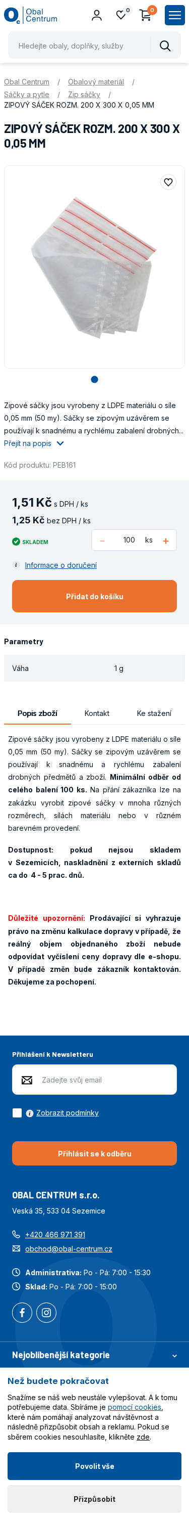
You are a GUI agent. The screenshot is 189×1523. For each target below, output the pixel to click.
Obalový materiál (96, 81)
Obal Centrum (26, 81)
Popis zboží (37, 713)
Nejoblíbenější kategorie (61, 1354)
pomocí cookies (134, 1407)
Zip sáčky (84, 94)
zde (143, 1436)
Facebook (22, 1314)
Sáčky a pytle (26, 94)
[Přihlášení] (97, 15)
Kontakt (97, 713)
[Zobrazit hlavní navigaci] (175, 15)
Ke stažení (154, 713)
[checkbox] (55, 1113)
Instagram (46, 1314)
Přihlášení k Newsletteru (52, 1054)
